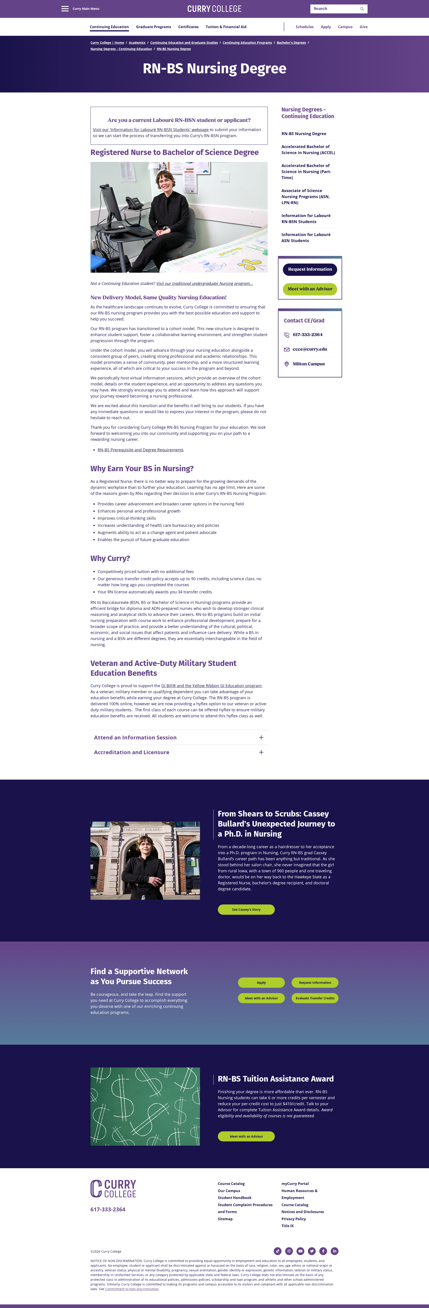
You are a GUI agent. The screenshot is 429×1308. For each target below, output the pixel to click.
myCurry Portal (295, 1183)
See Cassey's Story (246, 909)
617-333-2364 (308, 335)
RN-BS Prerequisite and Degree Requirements (141, 449)
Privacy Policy (294, 1218)
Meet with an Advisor (310, 289)
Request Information (310, 269)
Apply (326, 26)
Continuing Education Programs (247, 42)
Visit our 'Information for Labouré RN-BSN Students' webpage (151, 129)
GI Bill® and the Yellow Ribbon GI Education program (211, 685)
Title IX (288, 1225)
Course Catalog (231, 1183)
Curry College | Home (107, 42)
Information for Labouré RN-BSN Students (306, 218)
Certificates (188, 26)
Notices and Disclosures (303, 1211)
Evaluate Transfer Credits (315, 998)
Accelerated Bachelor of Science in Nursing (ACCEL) (308, 149)
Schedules (305, 26)
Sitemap (225, 1218)
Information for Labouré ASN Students (306, 237)
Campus (345, 26)
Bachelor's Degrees (291, 42)
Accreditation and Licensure (131, 752)
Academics (137, 42)
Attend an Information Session (135, 737)
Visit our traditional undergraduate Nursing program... (204, 283)
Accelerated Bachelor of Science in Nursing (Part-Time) (306, 171)
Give (364, 26)
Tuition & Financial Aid (226, 26)
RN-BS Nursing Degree (174, 49)
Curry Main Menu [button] (86, 9)
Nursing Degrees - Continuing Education (121, 49)
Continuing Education (109, 26)
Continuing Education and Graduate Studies (184, 42)
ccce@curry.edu (310, 349)
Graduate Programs (153, 26)
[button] (362, 9)
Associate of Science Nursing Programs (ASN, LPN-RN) (306, 196)
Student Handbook (235, 1197)
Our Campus (229, 1190)
